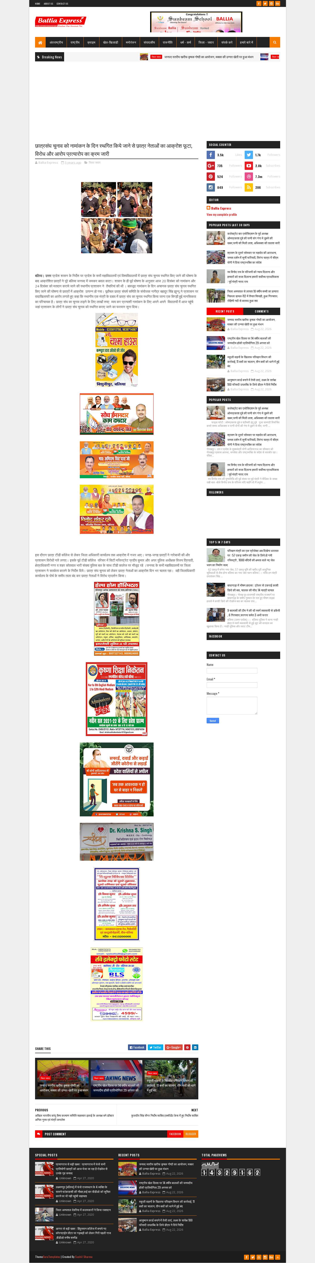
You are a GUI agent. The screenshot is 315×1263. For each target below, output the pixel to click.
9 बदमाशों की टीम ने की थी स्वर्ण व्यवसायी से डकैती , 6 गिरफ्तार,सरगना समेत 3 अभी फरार (253, 612)
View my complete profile (222, 214)
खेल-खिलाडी (110, 42)
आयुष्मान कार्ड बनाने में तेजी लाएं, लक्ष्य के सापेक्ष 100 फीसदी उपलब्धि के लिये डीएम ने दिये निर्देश (251, 382)
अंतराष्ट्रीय (56, 42)
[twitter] (265, 3)
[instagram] (271, 3)
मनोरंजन (131, 42)
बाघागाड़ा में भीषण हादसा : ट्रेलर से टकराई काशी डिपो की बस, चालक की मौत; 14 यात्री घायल (252, 587)
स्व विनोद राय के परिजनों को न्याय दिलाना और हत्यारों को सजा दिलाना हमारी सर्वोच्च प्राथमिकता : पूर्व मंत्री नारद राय (253, 276)
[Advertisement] (157, 98)
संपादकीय (149, 42)
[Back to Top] (277, 1257)
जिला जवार (127, 56)
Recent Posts (225, 311)
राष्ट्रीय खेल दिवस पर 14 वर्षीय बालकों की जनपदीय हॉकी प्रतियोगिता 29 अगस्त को (116, 1087)
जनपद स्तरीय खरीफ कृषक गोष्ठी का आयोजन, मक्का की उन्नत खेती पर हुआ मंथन (179, 56)
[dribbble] (259, 1257)
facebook (175, 1134)
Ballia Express (221, 208)
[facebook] (259, 3)
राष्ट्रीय (75, 42)
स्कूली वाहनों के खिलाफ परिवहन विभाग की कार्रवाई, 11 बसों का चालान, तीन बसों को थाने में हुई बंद (171, 1085)
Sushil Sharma (83, 1257)
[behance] (277, 3)
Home (37, 3)
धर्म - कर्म (185, 42)
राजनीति (168, 42)
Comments (261, 311)
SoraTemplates (51, 1257)
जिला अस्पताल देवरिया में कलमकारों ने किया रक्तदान (83, 1209)
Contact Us (62, 3)
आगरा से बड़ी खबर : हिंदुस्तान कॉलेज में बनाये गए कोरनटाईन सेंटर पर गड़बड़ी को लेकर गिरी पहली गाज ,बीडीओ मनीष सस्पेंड (83, 1233)
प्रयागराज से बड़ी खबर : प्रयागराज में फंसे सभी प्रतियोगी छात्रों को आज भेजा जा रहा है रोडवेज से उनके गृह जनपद (81, 1168)
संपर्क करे (226, 42)
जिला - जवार (206, 42)
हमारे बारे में (246, 42)
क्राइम (91, 42)
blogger (191, 1134)
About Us (48, 3)
